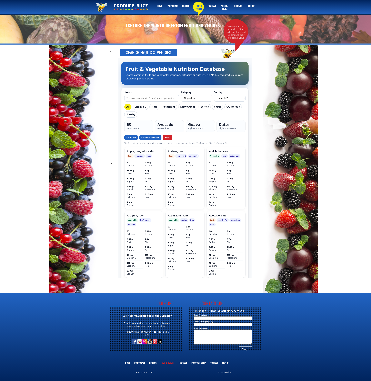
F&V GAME (183, 362)
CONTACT (214, 362)
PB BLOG (153, 362)
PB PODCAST (139, 362)
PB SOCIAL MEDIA (198, 362)
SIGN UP (225, 362)
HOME (127, 362)
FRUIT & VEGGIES (167, 362)
